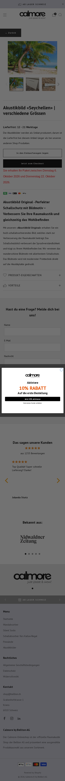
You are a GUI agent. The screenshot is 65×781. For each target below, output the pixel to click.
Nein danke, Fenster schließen (32, 403)
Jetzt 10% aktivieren (32, 399)
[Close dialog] (61, 369)
